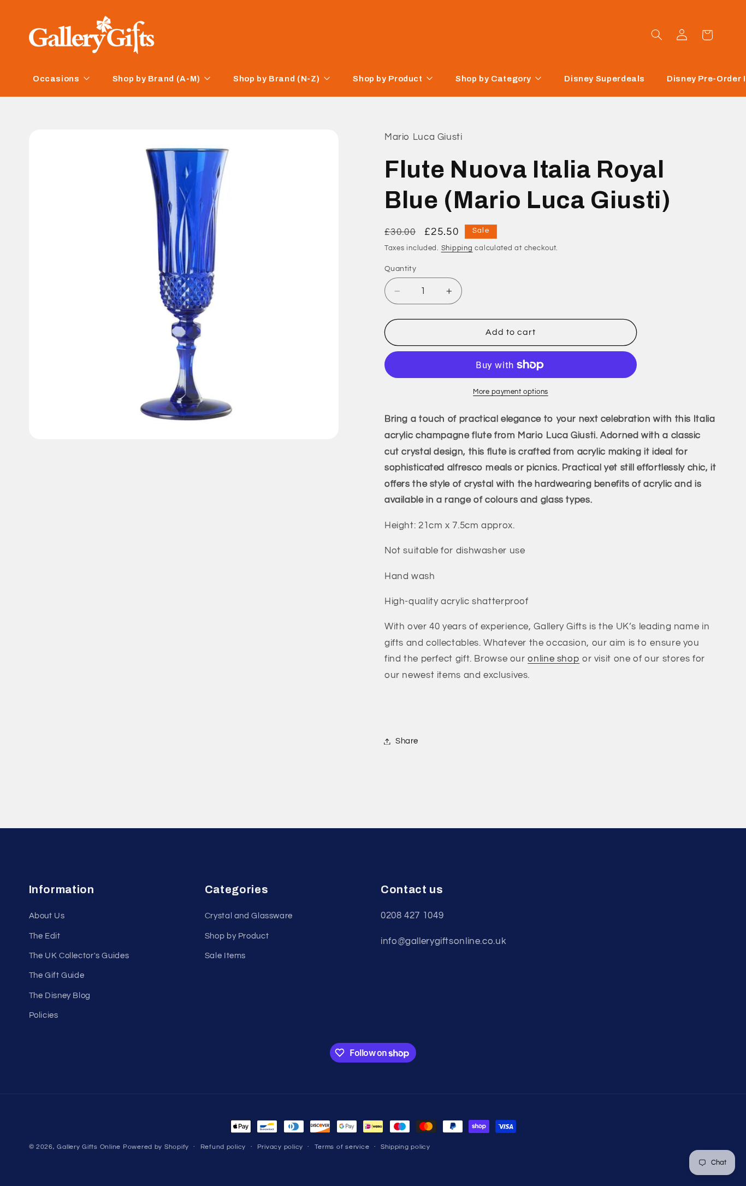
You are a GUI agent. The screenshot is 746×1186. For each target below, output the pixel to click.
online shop (553, 659)
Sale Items (225, 956)
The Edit (45, 936)
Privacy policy (280, 1147)
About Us (47, 916)
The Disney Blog (60, 996)
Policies (43, 1016)
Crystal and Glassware (249, 916)
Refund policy (223, 1147)
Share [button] (406, 741)
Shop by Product (237, 936)
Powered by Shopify (156, 1147)
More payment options (510, 392)
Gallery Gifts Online (89, 1147)
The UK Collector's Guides (79, 956)
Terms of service (342, 1147)
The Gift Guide (57, 976)
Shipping (457, 248)
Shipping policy (405, 1147)
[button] (656, 35)
